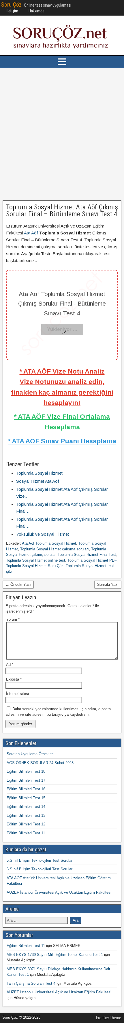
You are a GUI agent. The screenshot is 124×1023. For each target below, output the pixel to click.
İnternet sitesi (17, 694)
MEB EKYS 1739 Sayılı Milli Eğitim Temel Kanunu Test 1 (55, 954)
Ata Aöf (31, 232)
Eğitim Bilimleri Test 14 (26, 806)
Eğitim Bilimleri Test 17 (26, 780)
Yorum (13, 619)
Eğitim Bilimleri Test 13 (26, 815)
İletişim (12, 11)
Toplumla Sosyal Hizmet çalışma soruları (54, 549)
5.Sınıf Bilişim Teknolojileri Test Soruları (40, 860)
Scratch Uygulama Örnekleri (30, 754)
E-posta (14, 679)
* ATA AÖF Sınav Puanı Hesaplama (62, 441)
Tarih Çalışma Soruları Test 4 (31, 983)
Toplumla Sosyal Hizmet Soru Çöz (34, 566)
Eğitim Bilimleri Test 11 (26, 833)
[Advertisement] (62, 134)
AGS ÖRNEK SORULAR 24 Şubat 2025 (40, 763)
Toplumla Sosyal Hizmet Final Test (87, 554)
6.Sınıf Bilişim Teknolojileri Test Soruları (40, 869)
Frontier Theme (108, 1017)
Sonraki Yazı (108, 584)
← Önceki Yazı (18, 584)
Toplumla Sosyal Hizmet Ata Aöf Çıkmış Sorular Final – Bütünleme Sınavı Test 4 (62, 210)
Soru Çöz (11, 4)
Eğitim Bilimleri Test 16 (26, 789)
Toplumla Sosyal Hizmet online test (35, 560)
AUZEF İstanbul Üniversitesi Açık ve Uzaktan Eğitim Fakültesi (59, 892)
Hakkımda (36, 11)
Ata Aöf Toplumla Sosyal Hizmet (49, 543)
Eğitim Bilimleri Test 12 (26, 824)
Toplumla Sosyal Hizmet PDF (92, 560)
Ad (9, 664)
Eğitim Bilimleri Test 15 (26, 798)
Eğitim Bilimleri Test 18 (26, 771)
